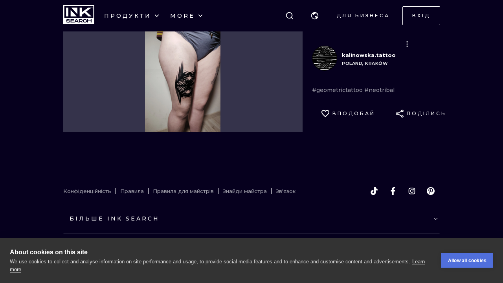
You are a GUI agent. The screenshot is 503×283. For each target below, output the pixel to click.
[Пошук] (289, 15)
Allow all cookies (467, 260)
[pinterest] (430, 191)
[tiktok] (374, 191)
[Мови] (314, 15)
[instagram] (411, 191)
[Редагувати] (407, 44)
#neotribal (379, 90)
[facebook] (393, 191)
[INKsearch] (79, 16)
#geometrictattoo (338, 90)
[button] (314, 15)
